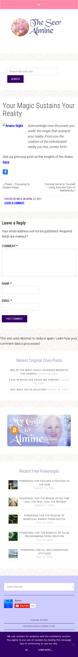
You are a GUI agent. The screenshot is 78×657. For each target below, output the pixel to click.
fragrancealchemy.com (39, 626)
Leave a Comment (14, 203)
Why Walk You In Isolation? (28, 389)
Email (7, 301)
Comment (10, 246)
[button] (39, 4)
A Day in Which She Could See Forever (34, 380)
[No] (73, 644)
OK (26, 650)
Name (7, 283)
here (6, 162)
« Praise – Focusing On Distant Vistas (16, 186)
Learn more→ (45, 650)
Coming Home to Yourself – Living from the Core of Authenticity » (60, 187)
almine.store (39, 620)
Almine (39, 27)
